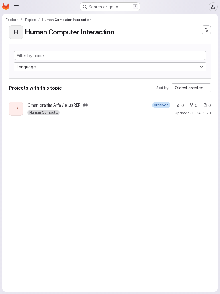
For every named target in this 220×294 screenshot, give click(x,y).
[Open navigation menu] (16, 6)
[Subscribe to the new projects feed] (206, 29)
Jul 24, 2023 (200, 113)
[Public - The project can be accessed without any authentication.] (85, 105)
